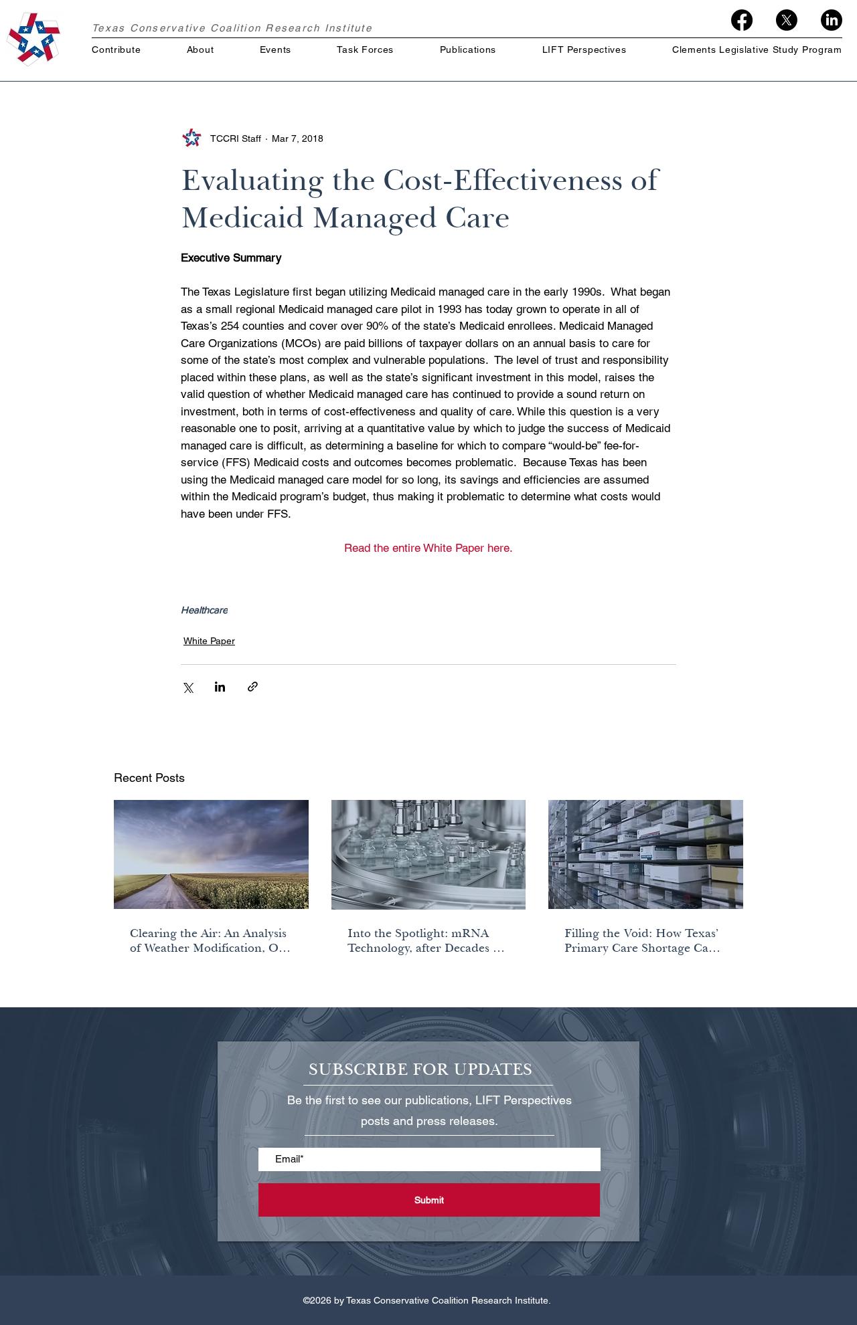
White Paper (209, 640)
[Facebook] (742, 20)
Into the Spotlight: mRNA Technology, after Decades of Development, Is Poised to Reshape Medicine (425, 940)
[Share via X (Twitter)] (187, 686)
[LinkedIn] (831, 20)
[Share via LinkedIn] (220, 686)
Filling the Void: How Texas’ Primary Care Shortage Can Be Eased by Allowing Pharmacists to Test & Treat (641, 940)
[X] (786, 20)
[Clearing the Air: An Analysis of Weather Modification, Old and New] (211, 854)
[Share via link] (252, 686)
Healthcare (204, 609)
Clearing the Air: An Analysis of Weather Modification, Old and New (209, 940)
